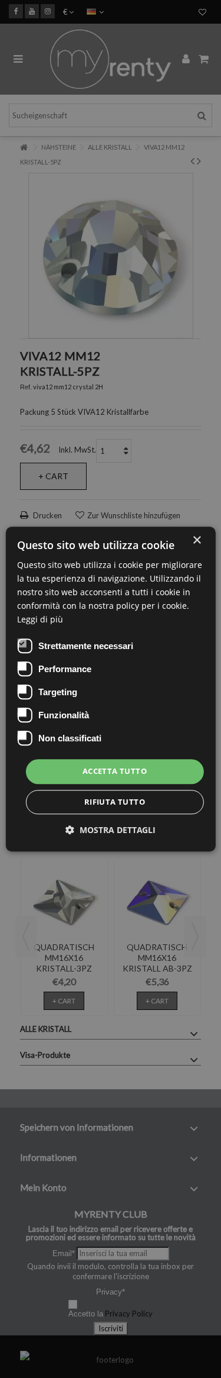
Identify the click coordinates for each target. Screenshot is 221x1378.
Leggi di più (40, 619)
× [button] (196, 540)
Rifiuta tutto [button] (114, 801)
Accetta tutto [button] (115, 771)
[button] (110, 830)
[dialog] (110, 689)
